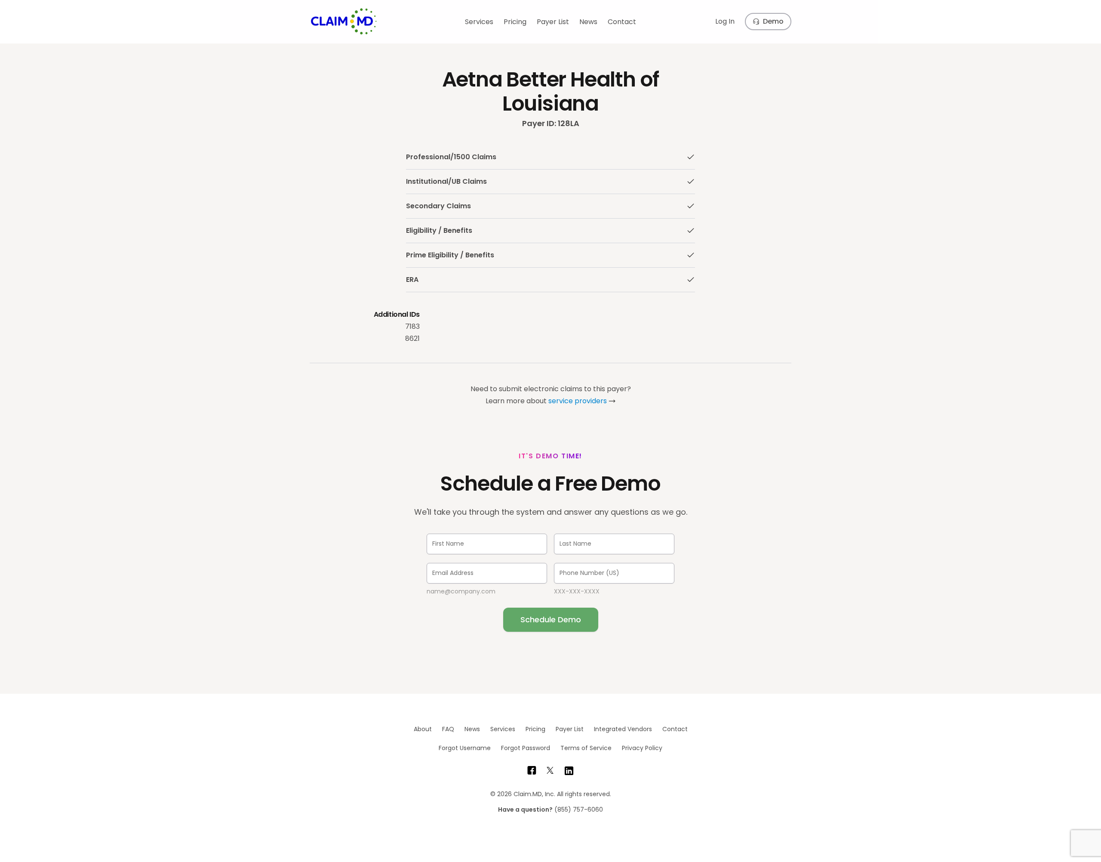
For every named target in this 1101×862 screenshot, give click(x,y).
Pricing (515, 22)
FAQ (448, 729)
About (423, 729)
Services (479, 22)
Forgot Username (465, 748)
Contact (622, 22)
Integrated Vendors (623, 729)
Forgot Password (525, 748)
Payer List (553, 22)
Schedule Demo (550, 619)
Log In (725, 21)
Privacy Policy (642, 748)
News (588, 22)
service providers (577, 401)
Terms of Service (586, 748)
